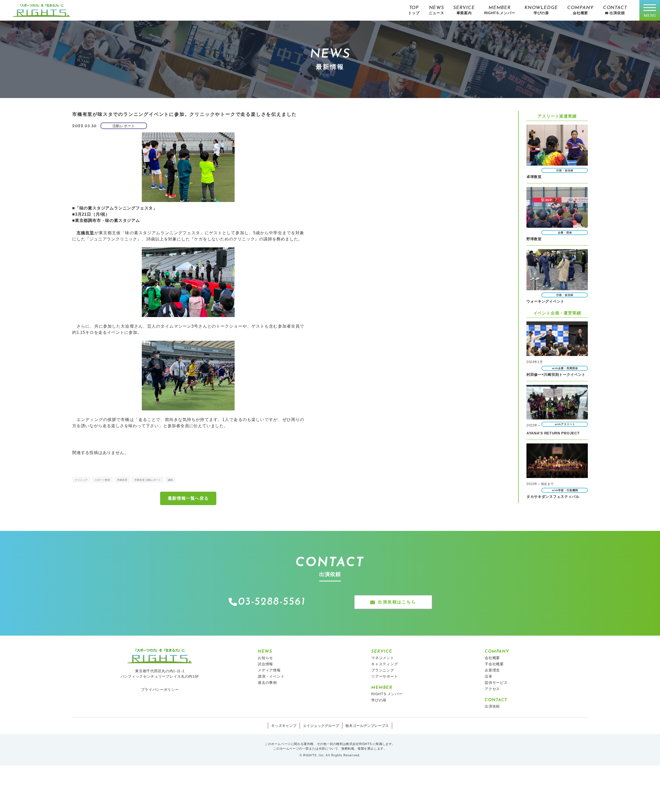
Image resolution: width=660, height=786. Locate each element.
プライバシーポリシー (160, 689)
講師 (170, 480)
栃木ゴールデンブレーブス (367, 726)
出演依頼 (492, 706)
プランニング (382, 670)
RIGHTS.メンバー (387, 694)
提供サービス (496, 682)
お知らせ (265, 658)
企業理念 (492, 670)
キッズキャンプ (283, 726)
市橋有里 (122, 480)
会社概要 (492, 658)
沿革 (488, 676)
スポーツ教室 (102, 480)
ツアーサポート (384, 676)
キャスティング (384, 664)
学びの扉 (378, 700)
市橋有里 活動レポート (147, 480)
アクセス (492, 689)
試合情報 (265, 664)
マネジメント (382, 658)
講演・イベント (271, 676)
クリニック (81, 480)
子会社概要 (494, 664)
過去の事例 (267, 682)
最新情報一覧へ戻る (188, 498)
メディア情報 (269, 670)
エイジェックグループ (321, 726)
